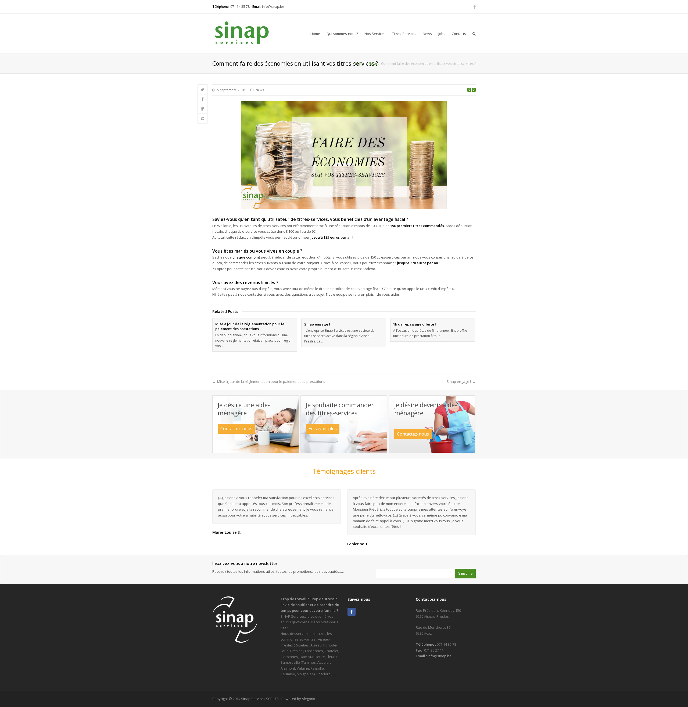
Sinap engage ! (317, 324)
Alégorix (308, 698)
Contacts (459, 33)
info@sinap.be (273, 6)
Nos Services (375, 33)
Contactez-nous (236, 429)
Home (315, 33)
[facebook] (475, 6)
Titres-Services (404, 33)
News (427, 33)
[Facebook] (351, 612)
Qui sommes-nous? (342, 33)
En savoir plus (323, 429)
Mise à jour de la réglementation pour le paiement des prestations (249, 326)
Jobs (441, 33)
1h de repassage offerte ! (414, 324)
